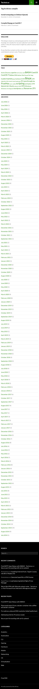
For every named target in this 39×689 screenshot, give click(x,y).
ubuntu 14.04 (18, 86)
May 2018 (4, 376)
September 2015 (6, 483)
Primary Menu (36, 2)
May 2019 (4, 331)
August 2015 (5, 487)
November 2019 (6, 309)
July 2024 (4, 161)
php (34, 81)
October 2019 (5, 313)
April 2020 (4, 291)
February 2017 (6, 424)
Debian (11, 75)
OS (2, 658)
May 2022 (4, 216)
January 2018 (5, 391)
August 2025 (5, 135)
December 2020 (6, 265)
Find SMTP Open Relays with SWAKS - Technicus (16, 566)
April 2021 (4, 250)
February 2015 (6, 509)
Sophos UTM (31, 84)
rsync (10, 83)
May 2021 (4, 246)
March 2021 (5, 254)
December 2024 (6, 153)
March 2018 (5, 383)
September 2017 (6, 402)
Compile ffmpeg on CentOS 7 (11, 23)
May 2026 (4, 109)
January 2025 (5, 150)
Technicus (5, 2)
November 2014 (6, 520)
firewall (26, 75)
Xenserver (28, 88)
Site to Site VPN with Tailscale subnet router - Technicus (19, 586)
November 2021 (6, 231)
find (23, 75)
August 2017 (5, 405)
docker (19, 75)
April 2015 (4, 502)
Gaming (3, 643)
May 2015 (4, 498)
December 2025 (6, 124)
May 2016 (4, 454)
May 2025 (4, 139)
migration (3, 81)
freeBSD (3, 79)
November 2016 (6, 435)
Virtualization (5, 661)
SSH (7, 86)
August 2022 (5, 209)
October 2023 (5, 179)
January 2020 (5, 302)
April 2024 (4, 168)
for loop (31, 75)
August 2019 (5, 320)
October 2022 (5, 202)
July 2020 (4, 279)
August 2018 (5, 365)
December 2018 (6, 350)
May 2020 (4, 287)
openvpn (18, 81)
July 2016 (4, 446)
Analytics (4, 632)
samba (14, 83)
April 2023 (4, 191)
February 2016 (6, 465)
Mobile (3, 650)
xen (22, 88)
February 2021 (6, 257)
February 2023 (6, 198)
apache (13, 72)
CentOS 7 (5, 75)
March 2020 (5, 294)
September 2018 (6, 361)
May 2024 (4, 165)
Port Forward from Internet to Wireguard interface (19, 588)
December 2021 (6, 228)
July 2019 (4, 324)
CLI (2, 639)
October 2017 (5, 398)
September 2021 (6, 239)
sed (26, 84)
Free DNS (4, 678)
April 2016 (4, 457)
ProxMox (5, 83)
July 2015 (4, 491)
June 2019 (4, 328)
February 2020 (6, 298)
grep (14, 79)
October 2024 (5, 157)
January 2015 (5, 513)
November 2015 (6, 476)
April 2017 (4, 417)
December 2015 (6, 472)
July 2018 (4, 368)
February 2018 (6, 387)
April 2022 (4, 220)
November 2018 (6, 354)
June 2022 (4, 213)
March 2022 (5, 224)
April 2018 (4, 379)
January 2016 (5, 468)
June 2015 (4, 494)
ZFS (33, 88)
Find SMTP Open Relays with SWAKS (13, 602)
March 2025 (5, 146)
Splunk (3, 86)
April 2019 (4, 335)
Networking (5, 654)
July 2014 (4, 535)
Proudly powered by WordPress (9, 686)
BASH (28, 72)
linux (28, 78)
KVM (23, 79)
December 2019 (6, 305)
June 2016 (4, 450)
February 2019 (6, 342)
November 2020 (6, 268)
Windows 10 (4, 88)
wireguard (10, 88)
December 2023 (6, 176)
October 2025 (5, 131)
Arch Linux (19, 72)
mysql (13, 81)
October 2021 (5, 235)
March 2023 (5, 194)
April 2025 (4, 142)
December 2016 (6, 431)
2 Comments (14, 25)
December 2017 (6, 394)
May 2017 (4, 413)
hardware (18, 79)
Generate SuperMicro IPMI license (22, 577)
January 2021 (5, 261)
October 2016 (5, 439)
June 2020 (4, 283)
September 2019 (6, 316)
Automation (5, 636)
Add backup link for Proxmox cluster (13, 615)
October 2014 (5, 524)
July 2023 (4, 187)
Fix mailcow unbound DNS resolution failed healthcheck (19, 611)
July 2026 (4, 102)
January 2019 (5, 346)
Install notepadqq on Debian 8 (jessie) (14, 15)
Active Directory (6, 72)
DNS (15, 75)
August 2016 (5, 442)
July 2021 (4, 242)
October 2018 (5, 357)
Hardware (4, 647)
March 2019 (5, 339)
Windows (28, 86)
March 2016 (5, 461)
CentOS (34, 72)
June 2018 (4, 372)
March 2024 (5, 172)
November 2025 (6, 128)
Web (2, 665)
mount (10, 81)
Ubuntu (11, 86)
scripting (20, 83)
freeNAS (9, 79)
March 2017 (5, 420)
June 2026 (4, 105)
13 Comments (16, 17)
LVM (33, 79)
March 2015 (5, 505)
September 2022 (6, 205)
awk (24, 72)
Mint (7, 81)
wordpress (17, 88)
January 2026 (5, 120)
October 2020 (5, 272)
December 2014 (6, 517)
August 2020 (5, 276)
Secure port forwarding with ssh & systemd (15, 568)
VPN (23, 86)
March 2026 (5, 116)
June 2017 (4, 409)
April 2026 (4, 113)
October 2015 (5, 479)
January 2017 (5, 428)
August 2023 (5, 183)
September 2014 (6, 528)
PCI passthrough (26, 81)
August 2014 (5, 531)
